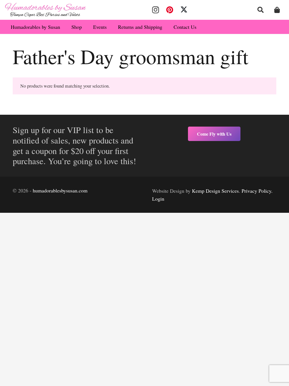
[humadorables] (45, 10)
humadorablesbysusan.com (60, 190)
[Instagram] (155, 10)
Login (158, 198)
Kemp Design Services (215, 190)
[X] (184, 10)
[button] (260, 10)
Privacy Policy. (257, 190)
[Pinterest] (170, 10)
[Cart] (277, 10)
